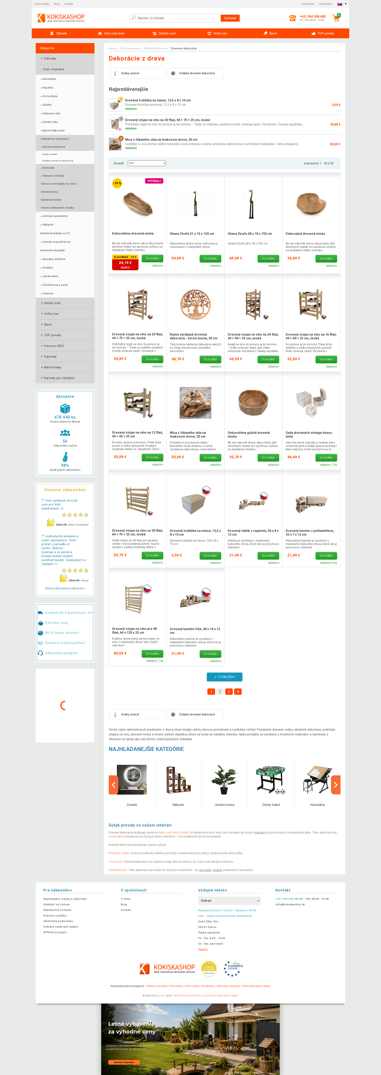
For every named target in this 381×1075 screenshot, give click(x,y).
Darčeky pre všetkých (57, 378)
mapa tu (203, 949)
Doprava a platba (54, 915)
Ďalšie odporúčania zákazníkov (65, 588)
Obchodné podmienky (58, 921)
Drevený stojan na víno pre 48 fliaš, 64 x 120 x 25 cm (134, 630)
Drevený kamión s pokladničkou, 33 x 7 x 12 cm (310, 532)
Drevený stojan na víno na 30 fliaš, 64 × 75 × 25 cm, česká (137, 532)
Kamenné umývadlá (52, 250)
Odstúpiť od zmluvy (56, 904)
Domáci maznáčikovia (55, 241)
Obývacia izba (50, 113)
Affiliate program (55, 932)
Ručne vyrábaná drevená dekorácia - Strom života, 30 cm (193, 336)
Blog (56, 3)
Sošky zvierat (49, 154)
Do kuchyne (49, 96)
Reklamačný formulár (57, 910)
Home (113, 48)
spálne (217, 870)
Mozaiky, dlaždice (52, 259)
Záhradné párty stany (256, 986)
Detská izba (49, 121)
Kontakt (68, 3)
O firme (126, 898)
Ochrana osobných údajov (60, 926)
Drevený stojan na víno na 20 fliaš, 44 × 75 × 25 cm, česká (137, 336)
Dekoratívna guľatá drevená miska (249, 434)
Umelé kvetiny (49, 192)
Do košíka (152, 258)
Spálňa (45, 104)
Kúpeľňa (46, 87)
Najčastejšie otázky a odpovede (65, 898)
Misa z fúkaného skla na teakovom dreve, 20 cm (188, 434)
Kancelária (48, 78)
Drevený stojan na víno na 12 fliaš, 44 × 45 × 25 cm (137, 434)
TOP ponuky (50, 335)
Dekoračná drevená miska (305, 234)
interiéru (260, 832)
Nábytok (46, 224)
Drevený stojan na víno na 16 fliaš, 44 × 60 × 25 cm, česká (311, 336)
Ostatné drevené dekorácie (57, 161)
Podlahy (46, 267)
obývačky (205, 870)
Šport (46, 324)
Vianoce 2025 (52, 346)
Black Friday (50, 367)
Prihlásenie (308, 3)
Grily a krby (192, 986)
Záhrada (48, 58)
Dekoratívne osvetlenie (55, 139)
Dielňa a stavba (156, 986)
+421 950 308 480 (287, 898)
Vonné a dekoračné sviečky (57, 207)
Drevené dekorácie (53, 146)
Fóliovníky (175, 986)
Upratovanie (49, 276)
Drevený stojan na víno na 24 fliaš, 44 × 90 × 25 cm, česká (253, 336)
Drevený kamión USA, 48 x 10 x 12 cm (195, 631)
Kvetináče (47, 167)
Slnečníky (207, 986)
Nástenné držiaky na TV (55, 233)
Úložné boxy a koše (53, 284)
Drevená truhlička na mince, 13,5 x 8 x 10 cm (195, 532)
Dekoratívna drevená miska (133, 233)
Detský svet (50, 303)
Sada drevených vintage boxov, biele (309, 434)
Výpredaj (48, 356)
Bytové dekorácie (52, 130)
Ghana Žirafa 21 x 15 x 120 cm (192, 234)
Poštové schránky (52, 175)
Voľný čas (49, 314)
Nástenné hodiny (51, 199)
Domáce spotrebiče (54, 216)
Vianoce (46, 293)
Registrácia (325, 3)
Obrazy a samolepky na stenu (59, 183)
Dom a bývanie (52, 69)
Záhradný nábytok (228, 986)
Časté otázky (41, 3)
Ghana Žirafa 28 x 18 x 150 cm (250, 234)
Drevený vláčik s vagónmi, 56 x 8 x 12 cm (253, 532)
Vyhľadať (230, 18)
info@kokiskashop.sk (290, 904)
